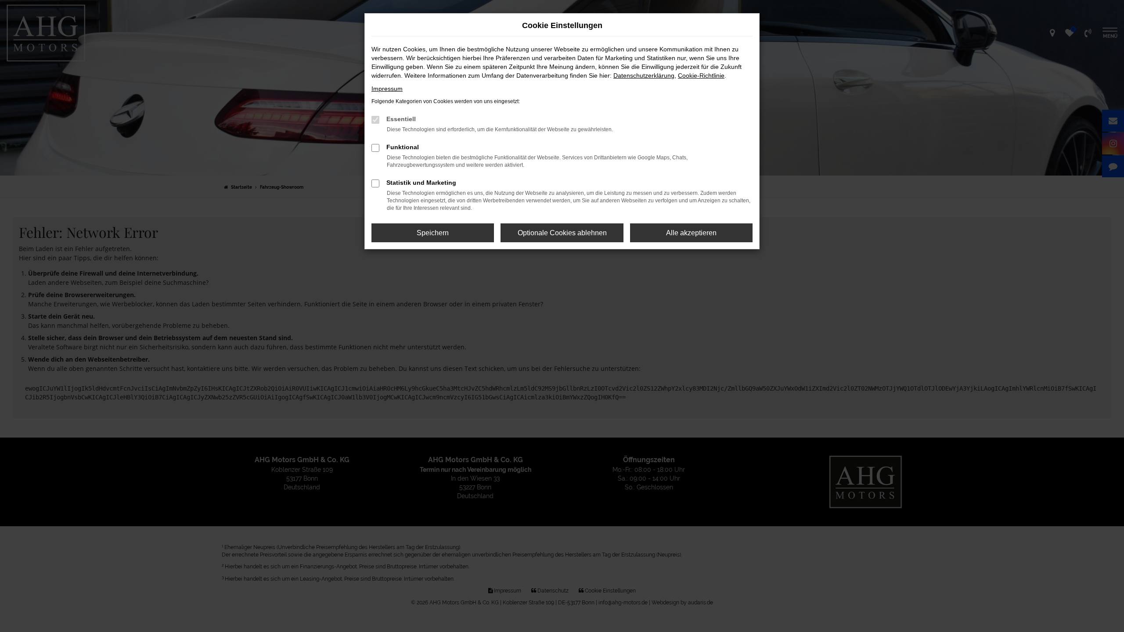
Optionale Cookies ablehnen (562, 233)
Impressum (387, 88)
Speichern (433, 233)
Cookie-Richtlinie (701, 75)
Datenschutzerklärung (643, 75)
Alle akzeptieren (691, 233)
